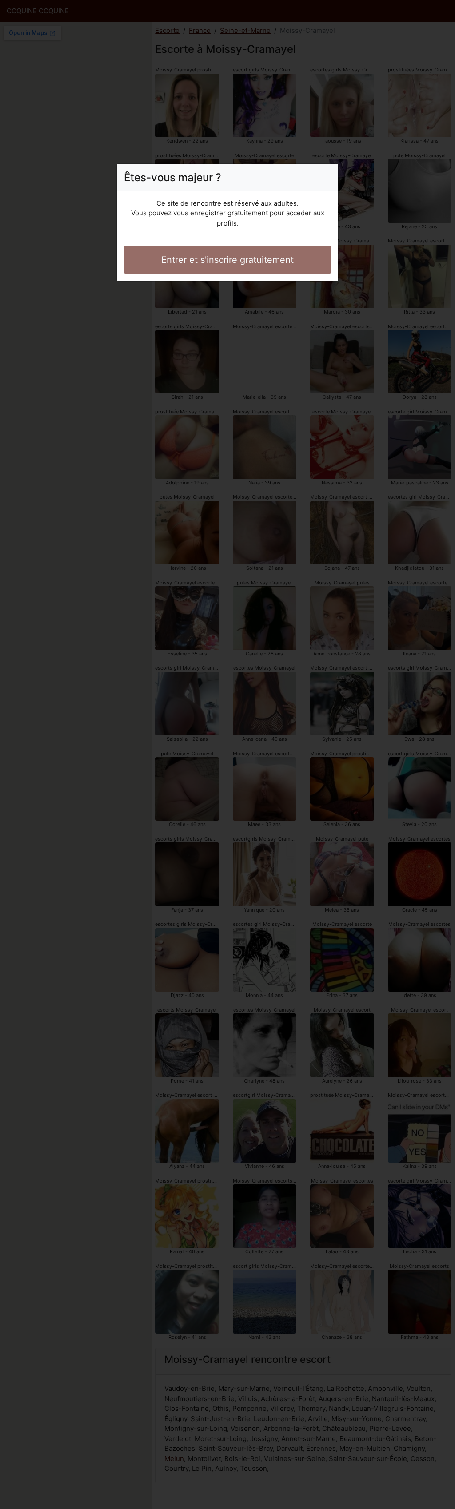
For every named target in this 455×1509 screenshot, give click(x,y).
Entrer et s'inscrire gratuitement (227, 259)
